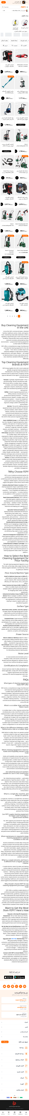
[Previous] (21, 316)
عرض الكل (5, 1042)
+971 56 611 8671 (21, 1014)
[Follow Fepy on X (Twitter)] (20, 986)
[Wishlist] (16, 51)
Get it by (23, 68)
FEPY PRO (14, 938)
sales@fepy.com (21, 1007)
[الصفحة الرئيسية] (23, 7)
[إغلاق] (26, 2)
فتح (3, 2)
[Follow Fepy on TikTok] (8, 986)
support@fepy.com (20, 1000)
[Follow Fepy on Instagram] (16, 986)
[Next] (7, 316)
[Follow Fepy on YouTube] (4, 986)
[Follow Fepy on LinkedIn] (12, 986)
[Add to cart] (17, 71)
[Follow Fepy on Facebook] (24, 986)
